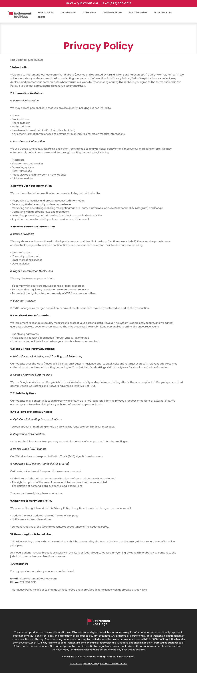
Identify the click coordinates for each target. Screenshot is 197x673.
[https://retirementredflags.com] (20, 15)
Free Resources (163, 12)
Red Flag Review (138, 12)
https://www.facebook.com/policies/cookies (140, 367)
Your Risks (89, 12)
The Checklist (68, 12)
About (41, 17)
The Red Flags (46, 12)
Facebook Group (112, 12)
